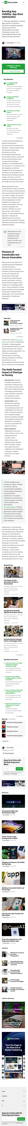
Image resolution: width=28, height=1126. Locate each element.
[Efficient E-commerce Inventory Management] (4, 954)
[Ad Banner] (13, 307)
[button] (3, 2)
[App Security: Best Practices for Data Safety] (13, 903)
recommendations (10, 507)
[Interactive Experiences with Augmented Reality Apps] (13, 929)
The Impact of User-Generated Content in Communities (11, 582)
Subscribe (19, 769)
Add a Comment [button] (9, 753)
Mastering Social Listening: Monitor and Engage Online (13, 640)
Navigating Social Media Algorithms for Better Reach (13, 611)
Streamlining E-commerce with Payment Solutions (16, 971)
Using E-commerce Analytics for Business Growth (17, 989)
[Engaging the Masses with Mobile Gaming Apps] (13, 852)
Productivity (5, 741)
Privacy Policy (7, 773)
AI (4, 1007)
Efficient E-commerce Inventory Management (17, 954)
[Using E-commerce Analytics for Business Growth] (4, 989)
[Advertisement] (13, 1055)
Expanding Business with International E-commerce (16, 963)
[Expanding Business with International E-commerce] (4, 963)
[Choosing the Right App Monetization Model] (13, 801)
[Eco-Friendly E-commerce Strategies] (4, 980)
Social (3, 1091)
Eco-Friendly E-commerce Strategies (17, 980)
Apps (3, 809)
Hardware (4, 1096)
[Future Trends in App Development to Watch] (13, 826)
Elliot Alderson (6, 1012)
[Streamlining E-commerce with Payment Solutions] (4, 972)
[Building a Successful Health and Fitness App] (13, 878)
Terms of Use (14, 773)
